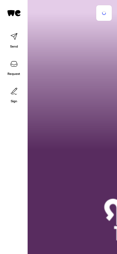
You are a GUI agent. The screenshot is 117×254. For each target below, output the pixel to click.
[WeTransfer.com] (13, 13)
